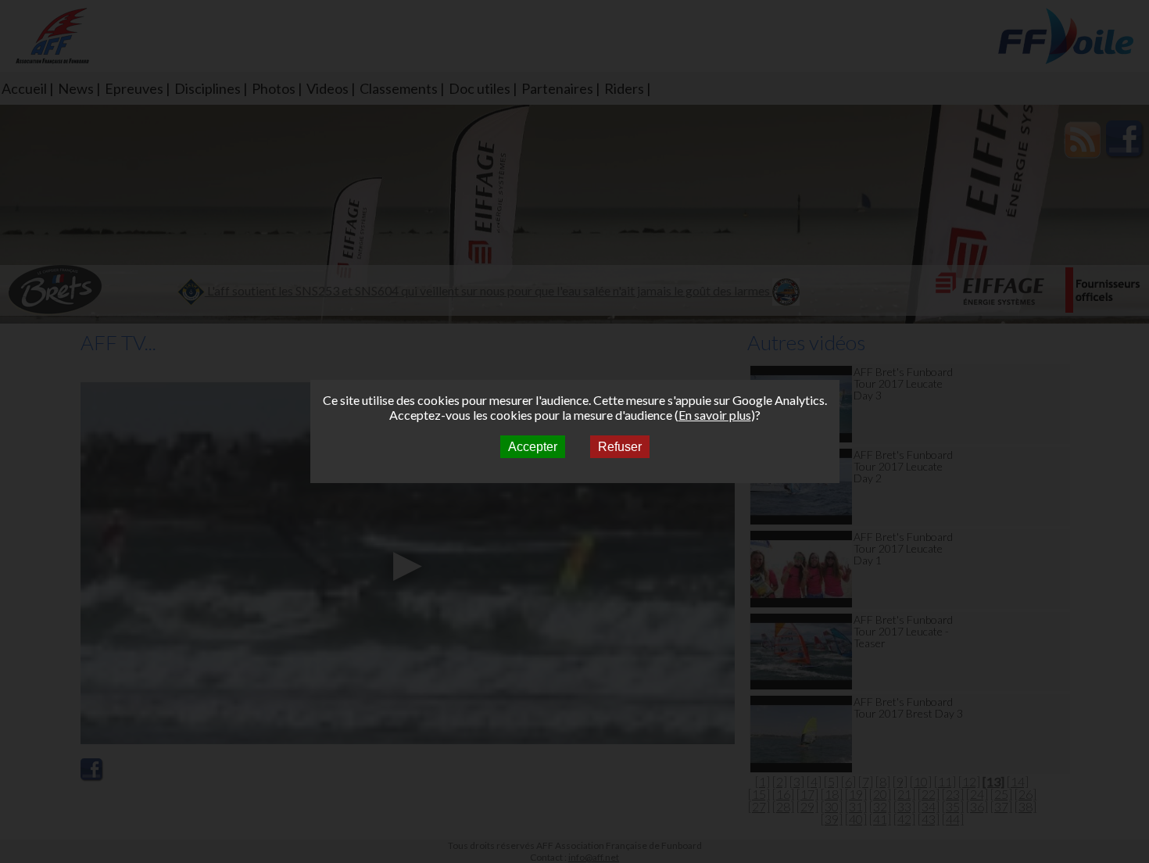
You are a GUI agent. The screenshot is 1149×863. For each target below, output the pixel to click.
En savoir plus (714, 414)
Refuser (620, 446)
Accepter (532, 446)
